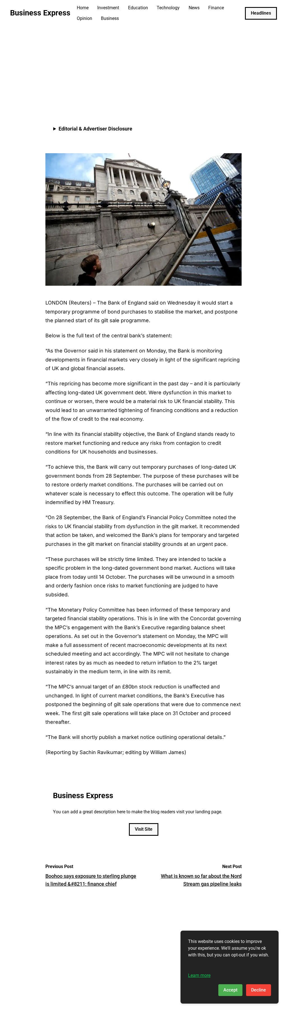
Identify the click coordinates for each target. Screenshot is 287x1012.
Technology (168, 7)
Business (110, 18)
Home (83, 7)
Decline (258, 990)
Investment (108, 7)
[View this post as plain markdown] (227, 94)
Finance (216, 7)
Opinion (84, 18)
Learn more (199, 975)
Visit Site (143, 829)
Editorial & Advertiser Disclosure (95, 129)
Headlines (261, 13)
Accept (230, 990)
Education (138, 7)
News (194, 7)
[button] (236, 94)
